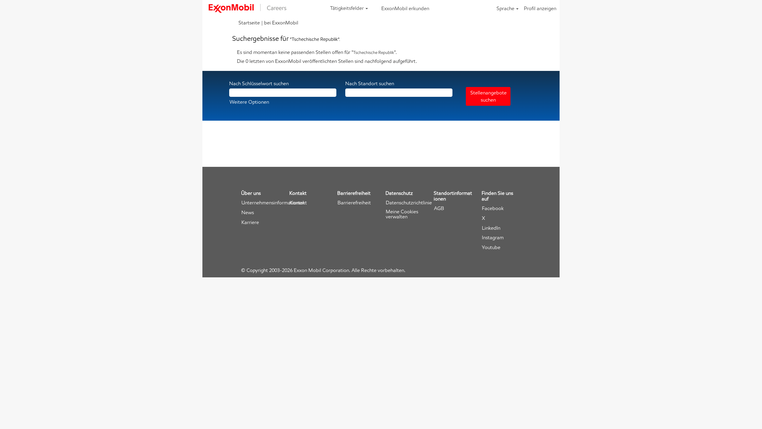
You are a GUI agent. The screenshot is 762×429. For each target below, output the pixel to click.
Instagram (493, 237)
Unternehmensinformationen (273, 203)
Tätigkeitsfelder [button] (347, 8)
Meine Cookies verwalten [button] (402, 214)
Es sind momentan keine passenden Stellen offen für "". (317, 52)
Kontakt (298, 203)
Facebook (493, 208)
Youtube (491, 247)
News (247, 212)
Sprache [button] (506, 8)
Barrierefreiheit (354, 203)
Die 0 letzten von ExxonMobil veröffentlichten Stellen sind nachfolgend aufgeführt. (327, 61)
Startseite (249, 23)
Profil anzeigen (540, 8)
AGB (439, 208)
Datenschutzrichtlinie (409, 203)
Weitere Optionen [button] (249, 102)
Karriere (250, 222)
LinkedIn (491, 228)
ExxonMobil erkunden (405, 8)
